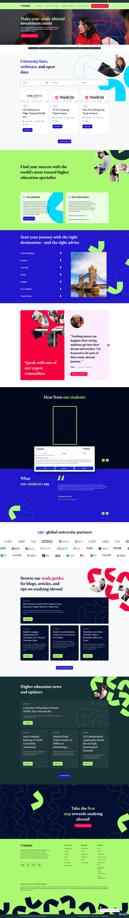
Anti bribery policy (101, 857)
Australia (66, 851)
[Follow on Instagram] (39, 865)
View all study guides (64, 668)
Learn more (28, 218)
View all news (64, 775)
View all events (63, 141)
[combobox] (35, 83)
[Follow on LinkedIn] (22, 865)
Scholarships (84, 857)
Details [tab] (64, 453)
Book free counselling (98, 6)
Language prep (65, 6)
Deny (45, 468)
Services (56, 6)
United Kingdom (68, 848)
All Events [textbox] (55, 83)
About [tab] (84, 453)
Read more (28, 619)
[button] (108, 345)
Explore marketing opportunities (78, 219)
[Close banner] (92, 448)
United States (67, 865)
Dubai (65, 857)
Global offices (100, 854)
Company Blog (84, 862)
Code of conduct (101, 860)
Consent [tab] (44, 453)
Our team (99, 851)
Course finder (49, 6)
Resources (72, 6)
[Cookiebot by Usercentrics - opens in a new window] (84, 449)
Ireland (66, 860)
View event (27, 130)
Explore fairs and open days (77, 215)
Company (85, 6)
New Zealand (67, 862)
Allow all (84, 468)
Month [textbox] (25, 83)
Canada (66, 854)
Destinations (40, 6)
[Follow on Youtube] (33, 865)
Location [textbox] (84, 83)
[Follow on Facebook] (28, 865)
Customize (63, 468)
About (98, 848)
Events (80, 6)
